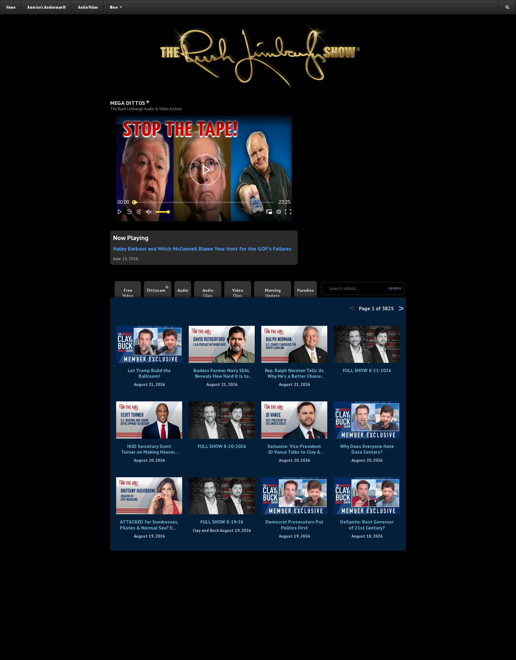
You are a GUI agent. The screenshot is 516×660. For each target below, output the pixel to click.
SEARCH (394, 288)
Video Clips (237, 293)
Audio (182, 290)
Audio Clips (207, 293)
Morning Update (273, 293)
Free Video (127, 293)
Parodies (305, 290)
